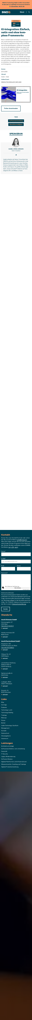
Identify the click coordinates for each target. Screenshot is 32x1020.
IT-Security (4, 754)
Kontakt (3, 730)
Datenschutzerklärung (19, 604)
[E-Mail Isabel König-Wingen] (16, 155)
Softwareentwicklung (16, 120)
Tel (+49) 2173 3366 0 (7, 647)
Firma (19, 565)
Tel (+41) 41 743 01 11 (7, 626)
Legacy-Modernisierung (8, 756)
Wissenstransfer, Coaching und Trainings (13, 764)
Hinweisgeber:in (6, 736)
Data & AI (4, 751)
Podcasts (4, 707)
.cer (10, 547)
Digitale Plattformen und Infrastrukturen (14, 761)
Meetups (4, 717)
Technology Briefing (7, 712)
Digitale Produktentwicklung (9, 767)
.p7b (12, 547)
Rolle (2, 565)
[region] (16, 94)
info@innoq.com (22, 539)
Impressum (4, 738)
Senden (5, 609)
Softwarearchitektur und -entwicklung (13, 748)
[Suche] (29, 12)
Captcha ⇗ (26, 589)
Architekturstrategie (7, 746)
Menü (22, 12)
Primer (3, 720)
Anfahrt (5, 628)
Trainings (4, 715)
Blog (2, 702)
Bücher (3, 723)
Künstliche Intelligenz (16, 124)
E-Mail (7, 558)
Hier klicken (17, 588)
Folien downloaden (11, 108)
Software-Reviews (7, 759)
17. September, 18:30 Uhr (17, 6)
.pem (16, 547)
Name (7, 551)
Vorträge (4, 704)
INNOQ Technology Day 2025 (11, 82)
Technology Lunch (6, 710)
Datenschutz (5, 733)
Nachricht (8, 573)
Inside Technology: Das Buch (9, 725)
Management (5, 728)
